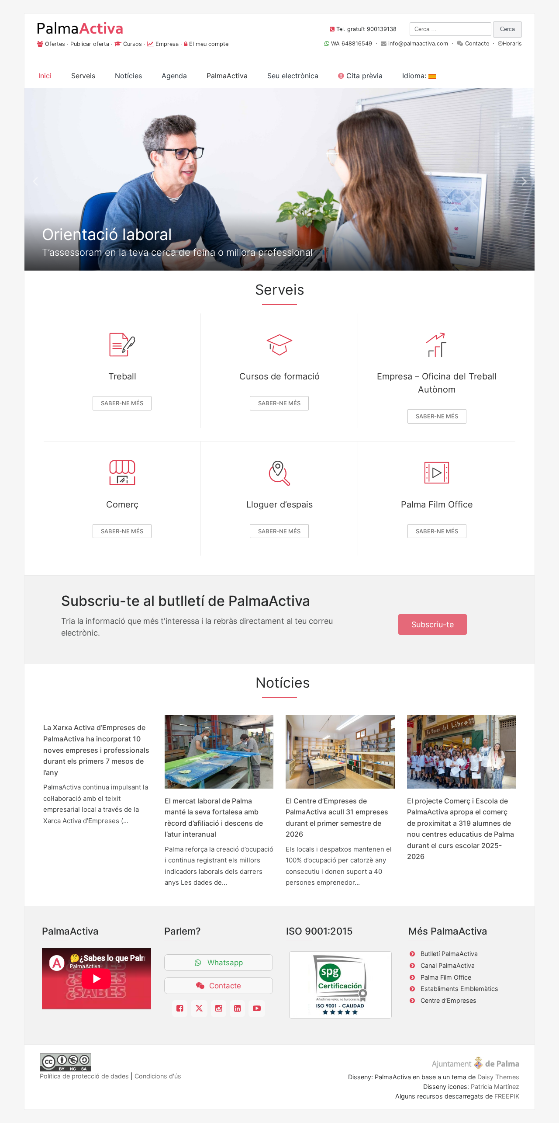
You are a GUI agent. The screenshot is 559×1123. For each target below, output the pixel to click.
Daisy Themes (498, 1077)
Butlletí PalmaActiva (449, 953)
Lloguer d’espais (279, 504)
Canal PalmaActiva (448, 965)
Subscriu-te (432, 624)
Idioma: (415, 75)
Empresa (167, 44)
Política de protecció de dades (84, 1076)
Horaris (512, 43)
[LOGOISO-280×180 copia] (340, 985)
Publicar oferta (89, 44)
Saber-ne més (122, 403)
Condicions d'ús (158, 1076)
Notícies (128, 75)
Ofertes (55, 44)
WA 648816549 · (355, 43)
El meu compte (208, 44)
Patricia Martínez (495, 1086)
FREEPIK (506, 1096)
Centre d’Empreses (448, 1000)
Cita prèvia (363, 75)
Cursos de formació (279, 376)
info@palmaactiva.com (418, 43)
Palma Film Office (437, 504)
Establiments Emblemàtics (459, 988)
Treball (122, 376)
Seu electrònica (292, 75)
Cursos (132, 44)
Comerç (122, 504)
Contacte (477, 43)
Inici (45, 75)
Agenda (174, 75)
